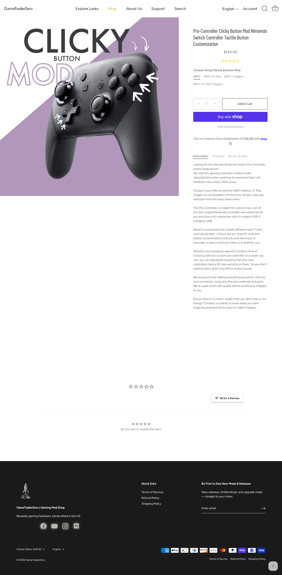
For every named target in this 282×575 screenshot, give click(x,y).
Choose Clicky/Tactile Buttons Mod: (217, 70)
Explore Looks (87, 8)
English (228, 9)
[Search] (264, 8)
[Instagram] (65, 526)
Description (200, 156)
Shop (112, 8)
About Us (134, 8)
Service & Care (237, 156)
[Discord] (76, 526)
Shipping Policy (151, 503)
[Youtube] (54, 526)
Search (180, 8)
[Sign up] (263, 508)
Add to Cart (245, 104)
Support (158, 8)
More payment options (230, 126)
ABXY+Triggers (234, 76)
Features (218, 156)
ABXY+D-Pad (212, 76)
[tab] (202, 156)
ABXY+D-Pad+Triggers (208, 84)
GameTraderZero (18, 9)
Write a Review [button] (229, 398)
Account (250, 9)
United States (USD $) (29, 549)
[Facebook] (43, 526)
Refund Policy (150, 498)
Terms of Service (152, 492)
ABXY (196, 76)
